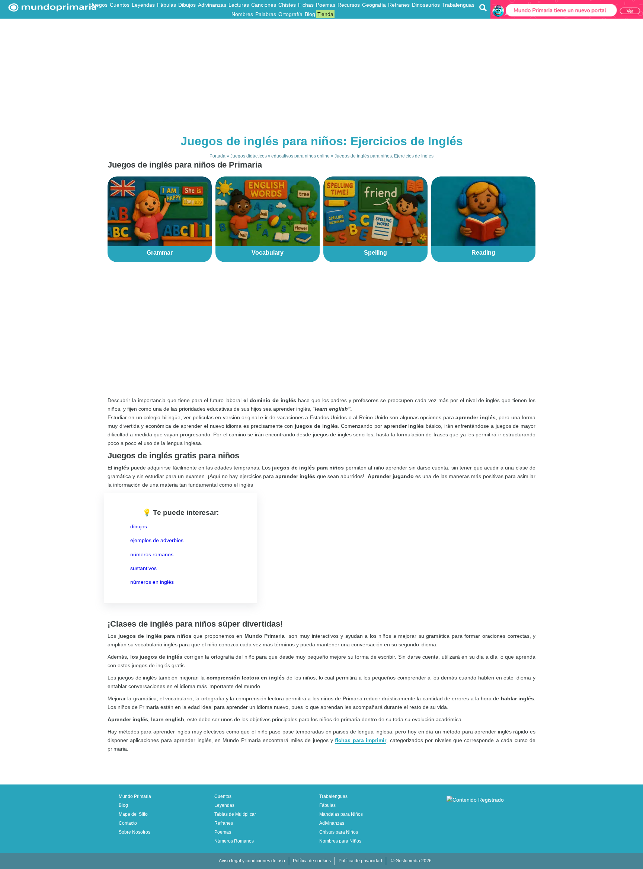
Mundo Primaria (135, 796)
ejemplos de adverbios (156, 540)
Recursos (349, 5)
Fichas (306, 5)
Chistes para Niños (338, 832)
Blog (310, 14)
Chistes (287, 5)
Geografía (374, 5)
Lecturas (238, 5)
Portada (217, 156)
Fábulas (166, 5)
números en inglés (152, 582)
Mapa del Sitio (133, 814)
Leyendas (143, 5)
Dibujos (187, 5)
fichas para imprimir (360, 740)
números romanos (151, 554)
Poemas (325, 5)
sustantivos (143, 568)
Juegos (99, 5)
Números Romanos (234, 841)
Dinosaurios (426, 5)
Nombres (242, 14)
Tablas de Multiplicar (235, 814)
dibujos (138, 526)
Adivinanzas (212, 5)
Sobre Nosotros (134, 832)
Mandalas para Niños (341, 814)
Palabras (265, 14)
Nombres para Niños (340, 841)
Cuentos (119, 5)
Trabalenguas (458, 5)
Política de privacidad (360, 861)
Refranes (399, 5)
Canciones (263, 5)
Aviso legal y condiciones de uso (252, 861)
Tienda (325, 14)
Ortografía (290, 14)
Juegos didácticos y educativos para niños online (280, 156)
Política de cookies (312, 861)
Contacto (128, 823)
